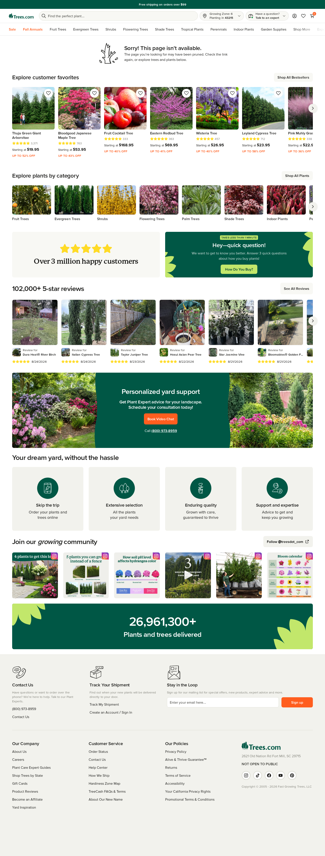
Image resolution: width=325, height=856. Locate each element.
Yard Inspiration (24, 807)
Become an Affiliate (27, 799)
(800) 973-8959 (164, 431)
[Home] (21, 15)
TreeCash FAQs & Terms (107, 791)
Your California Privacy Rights (187, 791)
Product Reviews (25, 791)
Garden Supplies (273, 29)
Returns (171, 767)
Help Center (98, 767)
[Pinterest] (292, 775)
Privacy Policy (175, 751)
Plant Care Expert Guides (31, 767)
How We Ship (99, 775)
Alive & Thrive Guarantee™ (185, 759)
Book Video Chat (160, 419)
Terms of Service (178, 775)
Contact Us (20, 717)
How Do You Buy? (239, 269)
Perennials (218, 29)
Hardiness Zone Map (104, 783)
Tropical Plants (192, 29)
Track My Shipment (104, 704)
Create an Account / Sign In (111, 712)
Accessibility (175, 783)
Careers (18, 759)
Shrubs (110, 29)
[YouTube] (280, 775)
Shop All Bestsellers (293, 77)
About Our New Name (106, 799)
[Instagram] (246, 775)
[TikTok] (257, 775)
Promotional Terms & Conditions (189, 799)
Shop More (301, 29)
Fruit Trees (58, 29)
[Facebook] (269, 775)
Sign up (297, 702)
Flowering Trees (135, 29)
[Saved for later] (48, 93)
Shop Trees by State (27, 775)
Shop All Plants (297, 176)
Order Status (98, 751)
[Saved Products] (303, 16)
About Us (19, 751)
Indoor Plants (244, 29)
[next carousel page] (312, 108)
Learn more (193, 4)
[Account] (294, 16)
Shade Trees (164, 29)
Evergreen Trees (85, 29)
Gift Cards (19, 783)
